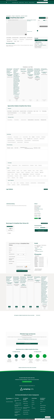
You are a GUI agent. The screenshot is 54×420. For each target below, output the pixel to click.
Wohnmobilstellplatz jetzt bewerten (41, 230)
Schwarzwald (39, 213)
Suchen (47, 2)
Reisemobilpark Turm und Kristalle (44, 72)
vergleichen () (47, 419)
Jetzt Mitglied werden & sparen (27, 381)
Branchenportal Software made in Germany (22, 419)
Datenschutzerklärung (19, 269)
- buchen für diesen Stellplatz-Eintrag (44, 360)
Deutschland (37, 210)
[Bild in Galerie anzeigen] (32, 23)
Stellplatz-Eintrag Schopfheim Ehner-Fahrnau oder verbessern (30, 361)
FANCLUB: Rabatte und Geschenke (17, 415)
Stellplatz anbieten (25, 401)
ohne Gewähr (32, 315)
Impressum (41, 401)
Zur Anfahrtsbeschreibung (38, 249)
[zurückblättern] (8, 27)
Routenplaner (46, 189)
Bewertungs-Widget (25, 412)
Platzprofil (9, 108)
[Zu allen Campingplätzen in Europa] (27, 390)
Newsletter (33, 404)
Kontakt (39, 218)
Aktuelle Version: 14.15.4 (34, 419)
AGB (40, 403)
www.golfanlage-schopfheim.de (42, 45)
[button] (16, 27)
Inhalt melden (38, 315)
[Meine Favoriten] (36, 2)
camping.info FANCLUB (31, 2)
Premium (46, 67)
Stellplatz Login (40, 0)
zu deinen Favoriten (42, 411)
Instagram (33, 402)
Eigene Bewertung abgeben (44, 223)
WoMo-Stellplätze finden (15, 2)
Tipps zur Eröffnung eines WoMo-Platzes (26, 408)
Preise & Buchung (9, 144)
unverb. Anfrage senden (41, 40)
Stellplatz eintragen (21, 2)
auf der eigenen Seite (37, 360)
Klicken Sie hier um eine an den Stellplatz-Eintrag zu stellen (27, 339)
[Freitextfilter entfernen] (45, 2)
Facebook (33, 400)
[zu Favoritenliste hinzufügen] (7, 20)
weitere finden (16, 360)
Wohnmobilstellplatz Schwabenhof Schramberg (30, 75)
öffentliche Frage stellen (27, 343)
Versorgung (9, 162)
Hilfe (42, 0)
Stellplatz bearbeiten (42, 409)
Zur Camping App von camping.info (17, 412)
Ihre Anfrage (10, 263)
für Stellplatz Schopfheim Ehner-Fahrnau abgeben (9, 360)
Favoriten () (39, 419)
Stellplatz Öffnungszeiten (38, 42)
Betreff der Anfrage (11, 261)
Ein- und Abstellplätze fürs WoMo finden (18, 405)
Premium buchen (26, 405)
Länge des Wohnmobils (12, 256)
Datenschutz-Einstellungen (9, 401)
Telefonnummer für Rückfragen (11, 259)
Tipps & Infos (26, 2)
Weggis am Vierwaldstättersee (37, 77)
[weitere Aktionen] (47, 18)
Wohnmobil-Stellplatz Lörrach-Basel (10, 75)
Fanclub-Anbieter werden (26, 410)
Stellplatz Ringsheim (23, 71)
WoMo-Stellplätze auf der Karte (18, 400)
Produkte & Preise (25, 403)
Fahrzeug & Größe (11, 117)
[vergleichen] (7, 22)
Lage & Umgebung (11, 180)
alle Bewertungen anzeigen (43, 26)
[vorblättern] (25, 27)
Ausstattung (9, 134)
